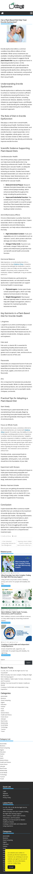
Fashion (3, 706)
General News (5, 713)
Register (5, 793)
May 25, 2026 (5, 642)
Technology (4, 727)
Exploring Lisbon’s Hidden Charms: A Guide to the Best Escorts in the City (24, 543)
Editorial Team (15, 573)
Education (3, 704)
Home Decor (4, 717)
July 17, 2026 (5, 610)
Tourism (3, 729)
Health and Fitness (6, 536)
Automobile (4, 696)
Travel (2, 731)
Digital (2, 702)
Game (2, 710)
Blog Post (6, 795)
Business (3, 698)
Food (2, 708)
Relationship (4, 723)
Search (3, 659)
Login (4, 791)
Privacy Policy (7, 797)
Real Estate (4, 721)
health (15, 536)
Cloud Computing (6, 700)
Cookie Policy (17, 863)
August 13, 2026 (6, 573)
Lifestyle (3, 719)
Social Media (4, 725)
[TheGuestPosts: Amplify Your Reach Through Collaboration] (2, 13)
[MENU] (31, 13)
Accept (11, 867)
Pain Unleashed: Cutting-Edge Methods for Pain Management (8, 543)
